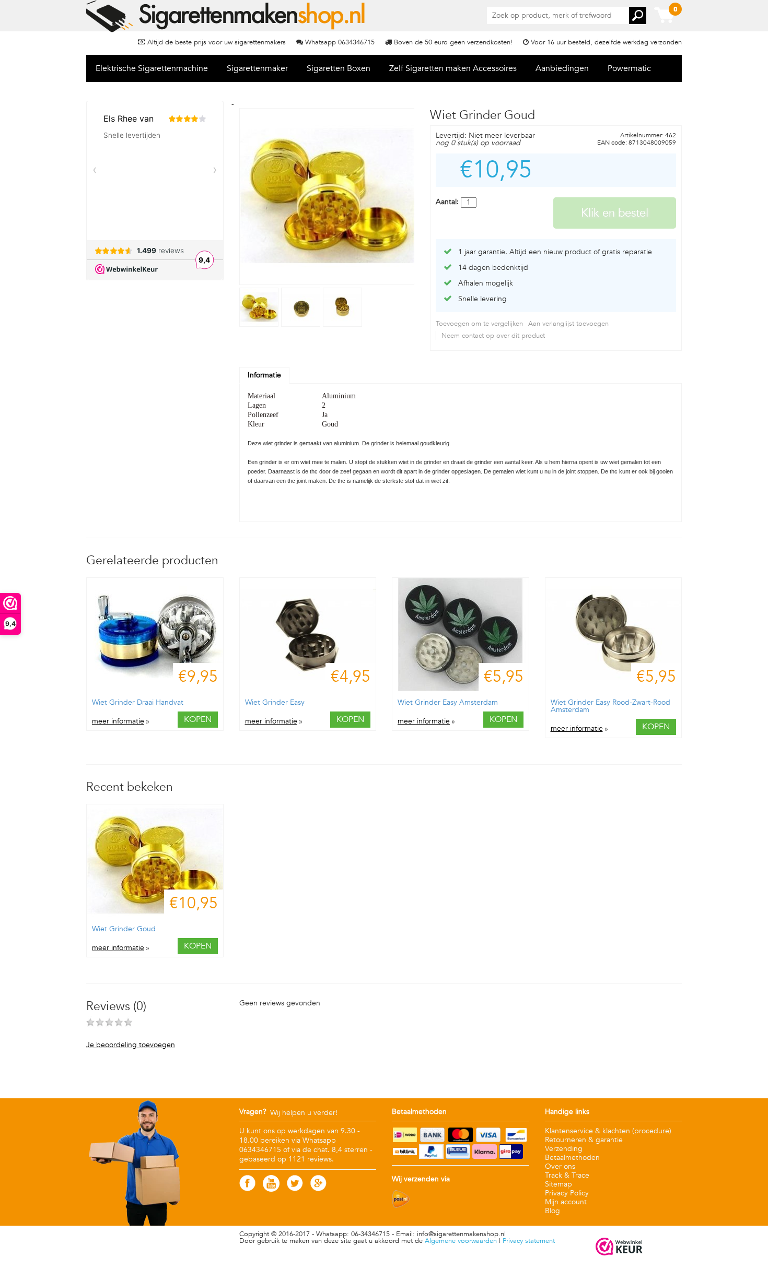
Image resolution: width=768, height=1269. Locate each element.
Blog (552, 1211)
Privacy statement (529, 1241)
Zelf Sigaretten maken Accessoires (453, 68)
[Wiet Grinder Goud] (260, 324)
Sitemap (558, 1184)
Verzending (564, 1149)
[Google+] (318, 1189)
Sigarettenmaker (257, 68)
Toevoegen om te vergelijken (479, 323)
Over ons (560, 1166)
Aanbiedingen (562, 68)
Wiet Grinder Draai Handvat (137, 702)
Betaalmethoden (572, 1158)
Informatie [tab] (264, 375)
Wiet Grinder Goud (124, 929)
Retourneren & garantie (584, 1140)
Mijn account (566, 1202)
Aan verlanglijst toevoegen (568, 323)
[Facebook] (247, 1189)
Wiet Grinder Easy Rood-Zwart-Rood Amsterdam (610, 706)
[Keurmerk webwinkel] (619, 1247)
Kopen (198, 719)
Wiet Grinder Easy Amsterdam (448, 702)
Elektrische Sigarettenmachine (152, 68)
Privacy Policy (567, 1193)
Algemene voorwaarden (461, 1241)
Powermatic (629, 68)
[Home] (226, 16)
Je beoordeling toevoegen (130, 1045)
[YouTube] (271, 1189)
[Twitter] (295, 1189)
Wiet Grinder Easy (275, 702)
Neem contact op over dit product (493, 335)
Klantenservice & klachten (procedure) (608, 1131)
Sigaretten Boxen (338, 68)
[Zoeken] (637, 15)
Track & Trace (567, 1175)
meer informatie (118, 721)
